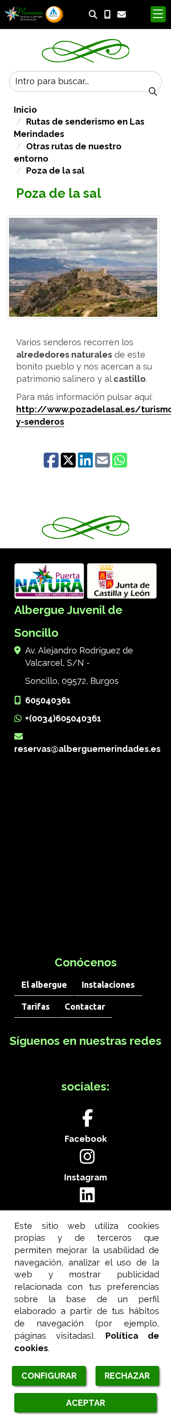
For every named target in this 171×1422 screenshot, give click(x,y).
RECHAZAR (127, 1376)
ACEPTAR (85, 1403)
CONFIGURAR (48, 1376)
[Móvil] (107, 14)
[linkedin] (86, 463)
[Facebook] (52, 463)
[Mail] (103, 463)
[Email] (121, 14)
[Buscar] (93, 14)
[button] (158, 14)
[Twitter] (69, 463)
